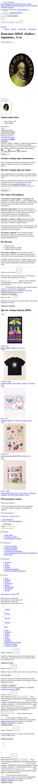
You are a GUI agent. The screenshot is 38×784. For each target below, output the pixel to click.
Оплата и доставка (31, 5)
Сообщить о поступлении (9, 294)
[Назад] (3, 18)
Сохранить (12, 685)
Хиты (3, 4)
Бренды (7, 585)
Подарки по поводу (11, 537)
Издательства (9, 587)
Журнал (19, 4)
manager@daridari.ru (19, 184)
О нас (24, 4)
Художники (8, 588)
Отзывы (29, 4)
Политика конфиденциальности (15, 571)
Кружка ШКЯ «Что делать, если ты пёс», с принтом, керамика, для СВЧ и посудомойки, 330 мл (18, 494)
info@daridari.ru (17, 521)
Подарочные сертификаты (13, 551)
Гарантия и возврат (7, 7)
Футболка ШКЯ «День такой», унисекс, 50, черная (17, 383)
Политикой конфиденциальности (13, 289)
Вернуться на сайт (7, 739)
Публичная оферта (11, 549)
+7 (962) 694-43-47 (23, 9)
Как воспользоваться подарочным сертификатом (21, 553)
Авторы (7, 590)
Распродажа (9, 583)
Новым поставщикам (12, 569)
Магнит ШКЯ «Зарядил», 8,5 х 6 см (12, 348)
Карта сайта (9, 554)
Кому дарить (9, 535)
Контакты (4, 5)
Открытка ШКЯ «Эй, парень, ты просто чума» (16, 420)
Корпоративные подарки (16, 5)
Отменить (4, 685)
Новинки (8, 4)
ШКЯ (11, 123)
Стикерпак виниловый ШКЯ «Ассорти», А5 (15, 456)
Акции (13, 4)
